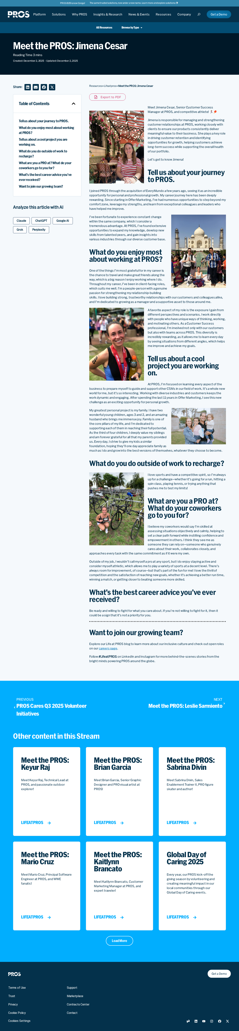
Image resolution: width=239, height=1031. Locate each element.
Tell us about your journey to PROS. (44, 121)
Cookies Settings (19, 1021)
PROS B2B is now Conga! (72, 3)
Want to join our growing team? (41, 186)
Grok (20, 229)
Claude (21, 220)
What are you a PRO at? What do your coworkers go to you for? (45, 165)
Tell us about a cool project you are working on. (43, 141)
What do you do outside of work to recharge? (43, 153)
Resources (95, 85)
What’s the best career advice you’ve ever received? (45, 177)
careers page (108, 648)
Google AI (62, 220)
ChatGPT (41, 220)
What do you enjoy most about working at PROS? (46, 130)
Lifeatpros (110, 85)
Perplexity (38, 229)
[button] (27, 87)
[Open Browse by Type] (141, 28)
